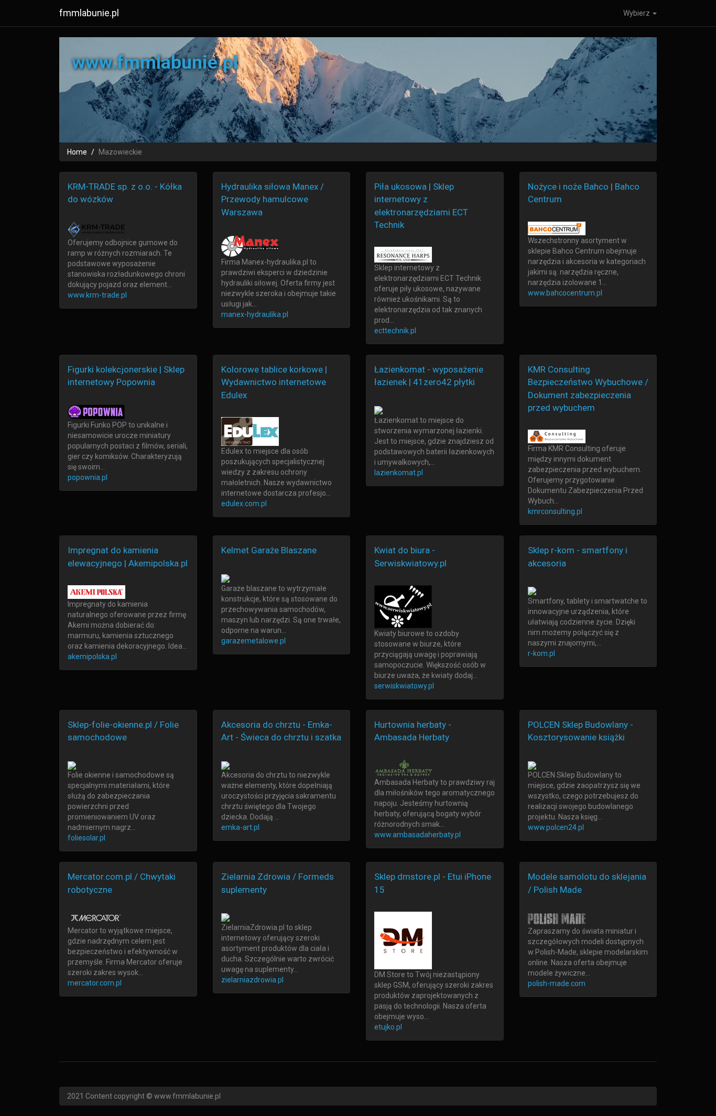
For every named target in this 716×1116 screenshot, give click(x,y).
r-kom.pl (541, 653)
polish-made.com (556, 983)
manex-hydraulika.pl (254, 314)
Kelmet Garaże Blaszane (269, 550)
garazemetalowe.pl (253, 641)
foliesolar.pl (86, 838)
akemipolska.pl (92, 656)
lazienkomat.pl (398, 472)
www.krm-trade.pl (97, 295)
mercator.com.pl (95, 983)
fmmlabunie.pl (89, 12)
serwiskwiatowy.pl (404, 686)
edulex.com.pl (244, 503)
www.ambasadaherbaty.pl (417, 834)
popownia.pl (87, 477)
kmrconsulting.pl (555, 511)
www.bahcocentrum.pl (565, 293)
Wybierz (637, 13)
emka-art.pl (240, 827)
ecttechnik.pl (395, 330)
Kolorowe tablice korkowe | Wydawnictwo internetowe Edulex (274, 382)
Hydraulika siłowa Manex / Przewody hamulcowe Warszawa (272, 199)
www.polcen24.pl (556, 827)
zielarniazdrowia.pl (252, 980)
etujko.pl (388, 1027)
